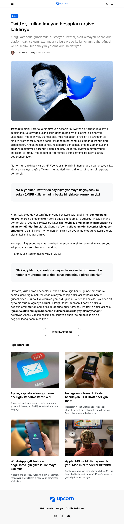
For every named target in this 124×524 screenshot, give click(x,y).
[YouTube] (68, 516)
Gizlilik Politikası (75, 508)
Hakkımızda (46, 508)
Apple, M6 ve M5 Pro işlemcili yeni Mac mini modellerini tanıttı (88, 463)
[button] (12, 4)
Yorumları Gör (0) (62, 332)
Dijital (14, 16)
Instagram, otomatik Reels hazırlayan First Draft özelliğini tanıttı (87, 397)
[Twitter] (62, 516)
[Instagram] (55, 516)
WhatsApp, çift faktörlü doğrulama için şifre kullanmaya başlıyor (33, 465)
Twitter (15, 128)
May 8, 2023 (53, 253)
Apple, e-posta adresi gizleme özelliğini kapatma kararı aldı (32, 395)
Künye (59, 508)
